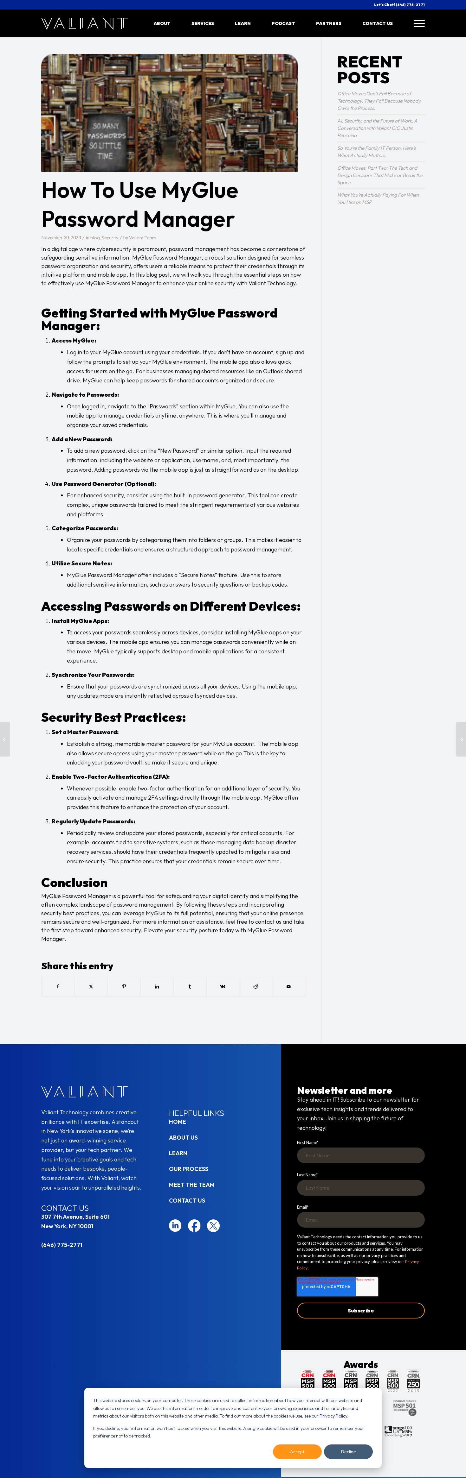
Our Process (188, 1169)
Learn (178, 1153)
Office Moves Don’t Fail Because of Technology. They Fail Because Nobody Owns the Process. (379, 101)
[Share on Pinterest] (124, 986)
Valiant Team (142, 238)
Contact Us (187, 1200)
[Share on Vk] (223, 986)
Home (177, 1121)
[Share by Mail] (288, 986)
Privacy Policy (333, 1416)
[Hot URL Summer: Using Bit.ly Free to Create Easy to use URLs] (5, 739)
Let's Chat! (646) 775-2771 (399, 5)
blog (95, 238)
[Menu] (414, 23)
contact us (268, 921)
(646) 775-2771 (61, 1244)
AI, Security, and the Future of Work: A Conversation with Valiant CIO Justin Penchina (377, 128)
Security (110, 238)
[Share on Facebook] (58, 986)
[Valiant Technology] (84, 23)
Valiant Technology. (273, 283)
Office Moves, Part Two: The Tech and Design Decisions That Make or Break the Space (380, 175)
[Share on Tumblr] (190, 986)
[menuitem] (162, 23)
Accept (297, 1451)
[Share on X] (91, 986)
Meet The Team (192, 1184)
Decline (348, 1451)
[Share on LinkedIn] (157, 986)
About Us (183, 1137)
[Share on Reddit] (255, 986)
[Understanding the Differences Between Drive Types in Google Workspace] (461, 739)
